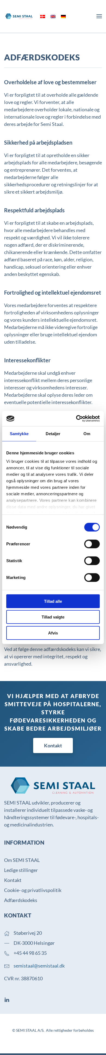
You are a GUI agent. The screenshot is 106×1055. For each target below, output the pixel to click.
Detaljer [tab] (53, 433)
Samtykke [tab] (19, 433)
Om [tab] (86, 433)
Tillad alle (53, 601)
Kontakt (53, 745)
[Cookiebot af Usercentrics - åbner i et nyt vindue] (76, 418)
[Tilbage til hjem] (19, 16)
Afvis (53, 632)
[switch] (92, 543)
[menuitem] (43, 16)
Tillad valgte (53, 617)
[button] (99, 16)
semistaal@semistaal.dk (39, 966)
